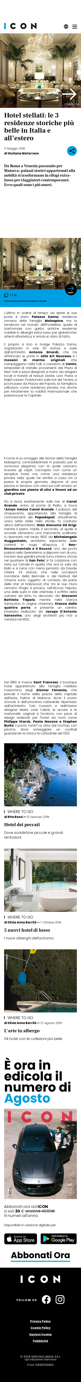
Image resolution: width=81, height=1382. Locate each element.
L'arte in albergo (22, 1031)
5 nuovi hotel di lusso (27, 930)
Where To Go (20, 811)
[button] (69, 94)
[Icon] (20, 28)
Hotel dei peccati (22, 825)
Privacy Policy (40, 1321)
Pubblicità (40, 1341)
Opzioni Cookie (40, 1334)
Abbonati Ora (40, 1255)
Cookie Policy (40, 1328)
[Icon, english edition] (66, 28)
